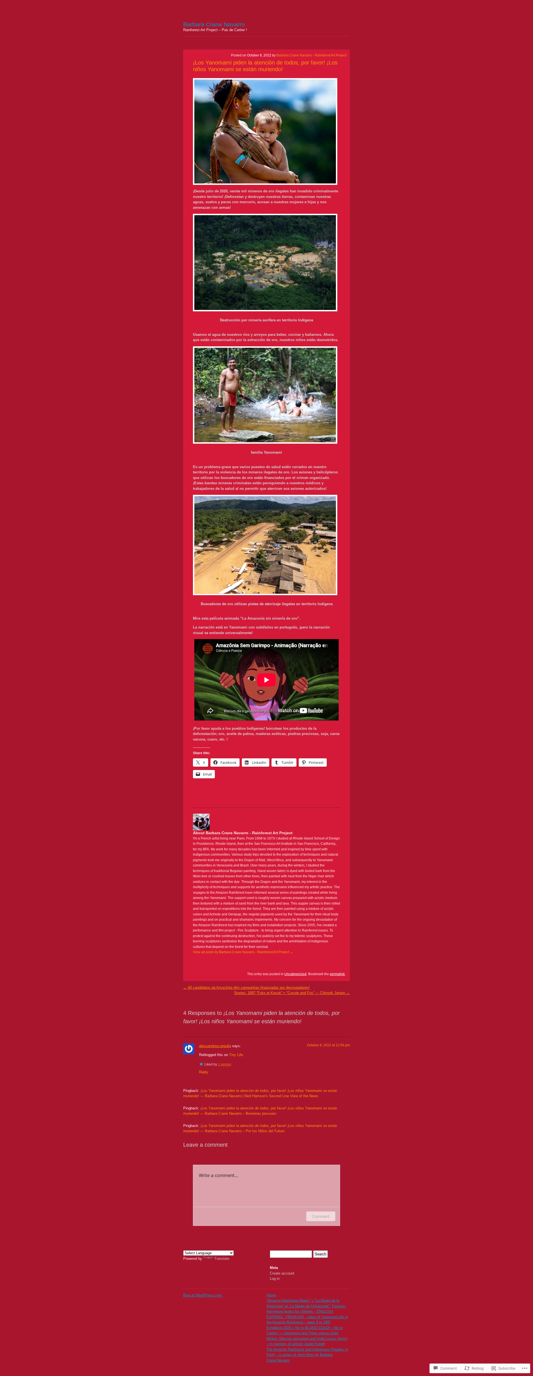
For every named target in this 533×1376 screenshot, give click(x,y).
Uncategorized (295, 974)
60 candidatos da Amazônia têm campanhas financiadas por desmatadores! (246, 987)
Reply (203, 1072)
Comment (321, 1216)
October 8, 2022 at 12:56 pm (328, 1045)
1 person (224, 1064)
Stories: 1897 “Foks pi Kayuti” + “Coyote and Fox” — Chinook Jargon (292, 993)
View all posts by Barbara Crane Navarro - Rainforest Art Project (243, 952)
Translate (221, 1258)
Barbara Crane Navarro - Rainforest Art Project (311, 55)
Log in (275, 1278)
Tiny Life (236, 1055)
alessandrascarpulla (215, 1046)
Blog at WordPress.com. (203, 1295)
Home (271, 1295)
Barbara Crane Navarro (214, 24)
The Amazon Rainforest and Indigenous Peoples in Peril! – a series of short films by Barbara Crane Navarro (307, 1354)
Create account (282, 1273)
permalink (337, 974)
